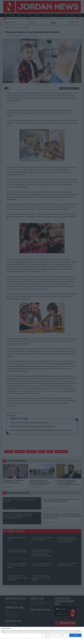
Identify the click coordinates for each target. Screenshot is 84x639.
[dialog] (42, 633)
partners (7, 630)
